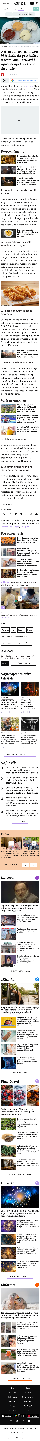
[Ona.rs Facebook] (11, 1421)
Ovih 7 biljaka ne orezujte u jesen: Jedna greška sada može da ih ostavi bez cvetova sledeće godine (20, 790)
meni (13, 630)
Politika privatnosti (17, 1433)
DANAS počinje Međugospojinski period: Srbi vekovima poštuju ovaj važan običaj (19, 780)
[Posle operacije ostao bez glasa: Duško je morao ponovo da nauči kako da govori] (8, 1063)
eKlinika (8, 979)
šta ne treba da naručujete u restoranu (16, 643)
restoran (29, 86)
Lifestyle (4, 47)
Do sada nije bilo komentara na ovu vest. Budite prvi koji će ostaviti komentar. (17, 657)
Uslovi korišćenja (6, 617)
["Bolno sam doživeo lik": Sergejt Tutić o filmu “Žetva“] (8, 934)
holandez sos (7, 636)
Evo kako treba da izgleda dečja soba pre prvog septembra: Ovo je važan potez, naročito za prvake (19, 813)
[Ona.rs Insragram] (23, 1421)
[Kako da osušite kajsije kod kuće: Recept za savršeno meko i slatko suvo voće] (8, 541)
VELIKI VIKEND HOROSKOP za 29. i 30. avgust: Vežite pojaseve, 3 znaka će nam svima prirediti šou (19, 770)
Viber (16, 526)
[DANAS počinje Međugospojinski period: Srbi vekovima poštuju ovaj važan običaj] (30, 689)
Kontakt (26, 1433)
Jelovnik (21, 630)
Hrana (29, 630)
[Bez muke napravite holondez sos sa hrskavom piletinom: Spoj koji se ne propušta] (8, 233)
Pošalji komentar (24, 663)
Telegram (25, 526)
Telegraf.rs (6, 3)
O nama (6, 1428)
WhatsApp (7, 526)
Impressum (21, 1428)
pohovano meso (21, 636)
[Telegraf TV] (29, 1421)
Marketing (13, 1428)
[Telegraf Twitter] (17, 1421)
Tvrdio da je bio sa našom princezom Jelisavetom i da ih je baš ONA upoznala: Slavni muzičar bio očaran (20, 801)
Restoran (5, 630)
